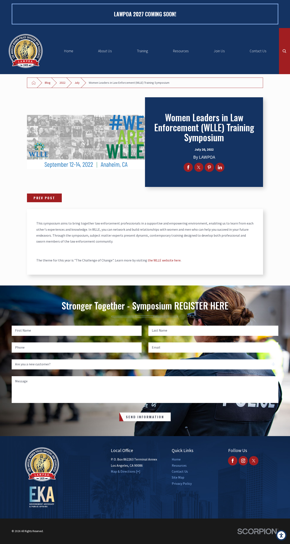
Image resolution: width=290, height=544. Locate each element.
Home (68, 51)
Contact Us (258, 51)
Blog (48, 83)
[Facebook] (232, 460)
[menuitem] (68, 51)
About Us (105, 51)
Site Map (178, 477)
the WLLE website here (164, 260)
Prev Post (44, 197)
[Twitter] (253, 460)
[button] (281, 535)
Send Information (145, 416)
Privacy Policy (182, 483)
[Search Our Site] (284, 51)
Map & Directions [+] (125, 471)
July (77, 83)
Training (142, 51)
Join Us (219, 51)
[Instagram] (243, 460)
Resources (181, 51)
